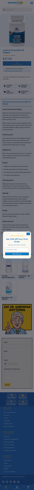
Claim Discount (17, 254)
